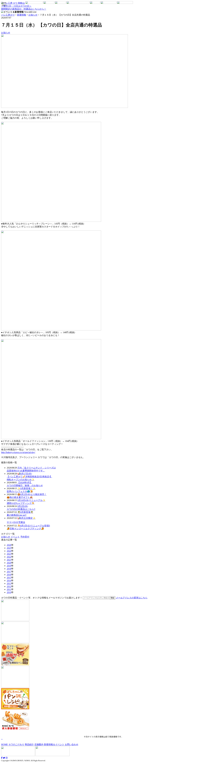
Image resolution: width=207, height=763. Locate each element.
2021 (9, 560)
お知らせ (5, 32)
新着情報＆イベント (54, 744)
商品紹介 (29, 744)
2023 (9, 554)
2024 (9, 551)
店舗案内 (38, 744)
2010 (9, 592)
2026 (9, 545)
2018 (9, 568)
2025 (9, 548)
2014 (9, 580)
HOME (4, 744)
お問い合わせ (71, 744)
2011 (9, 589)
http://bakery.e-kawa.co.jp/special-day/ (18, 452)
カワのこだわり (16, 744)
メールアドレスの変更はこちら (131, 597)
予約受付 (24, 537)
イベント (15, 537)
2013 (9, 583)
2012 (9, 586)
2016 (9, 574)
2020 (9, 563)
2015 (9, 577)
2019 (9, 565)
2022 (9, 557)
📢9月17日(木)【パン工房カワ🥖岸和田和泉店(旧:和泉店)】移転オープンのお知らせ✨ (29, 476)
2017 (9, 571)
